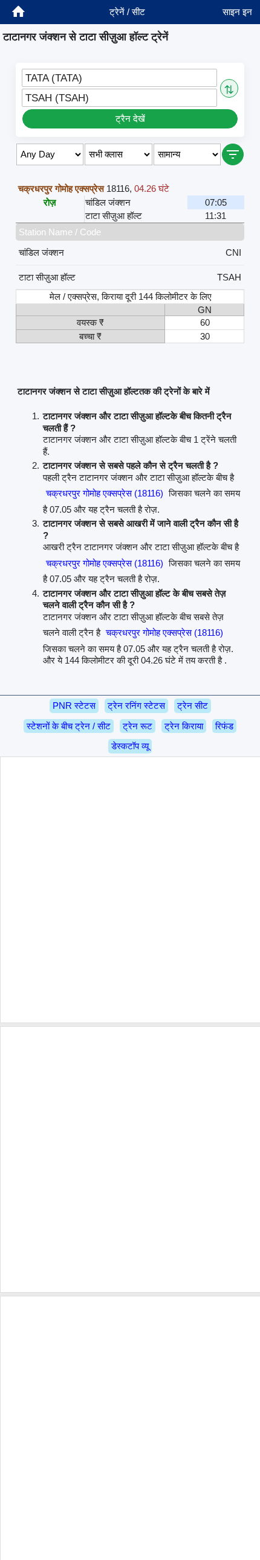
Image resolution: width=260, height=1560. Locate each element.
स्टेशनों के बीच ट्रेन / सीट (69, 726)
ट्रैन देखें (130, 118)
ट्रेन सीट (192, 705)
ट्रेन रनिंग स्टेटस (136, 705)
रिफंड (224, 726)
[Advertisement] (130, 889)
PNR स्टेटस (74, 705)
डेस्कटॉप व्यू (130, 746)
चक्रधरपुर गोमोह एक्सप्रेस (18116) (104, 493)
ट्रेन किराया (183, 726)
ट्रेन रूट (137, 726)
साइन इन (237, 12)
